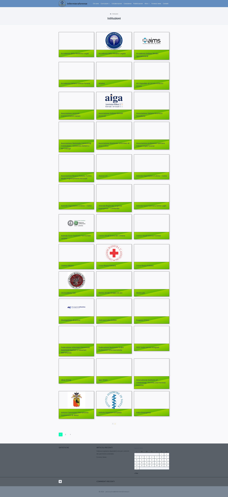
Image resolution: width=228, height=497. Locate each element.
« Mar (136, 473)
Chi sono (96, 3)
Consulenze (127, 3)
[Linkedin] (60, 481)
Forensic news (156, 3)
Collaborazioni (117, 3)
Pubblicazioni (138, 3)
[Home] (110, 14)
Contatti (165, 3)
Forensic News (101, 457)
